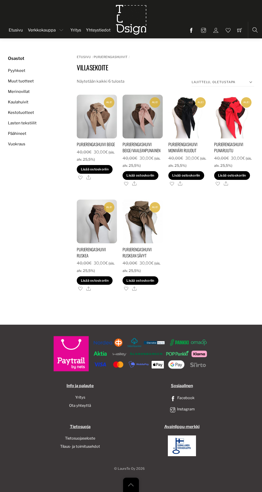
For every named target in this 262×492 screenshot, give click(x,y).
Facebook (185, 398)
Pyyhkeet (16, 70)
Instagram (185, 409)
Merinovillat (19, 91)
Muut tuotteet (21, 81)
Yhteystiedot (98, 30)
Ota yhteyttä (80, 405)
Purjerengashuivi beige (96, 144)
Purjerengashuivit (110, 57)
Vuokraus (16, 143)
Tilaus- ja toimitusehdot (80, 446)
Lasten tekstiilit (22, 123)
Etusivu (16, 30)
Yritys (75, 30)
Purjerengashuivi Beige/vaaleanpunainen (141, 147)
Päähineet (17, 133)
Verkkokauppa (42, 30)
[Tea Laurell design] (131, 19)
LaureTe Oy (126, 469)
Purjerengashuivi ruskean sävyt (137, 252)
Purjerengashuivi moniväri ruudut (183, 147)
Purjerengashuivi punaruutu (228, 147)
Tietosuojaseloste (80, 438)
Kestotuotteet (21, 112)
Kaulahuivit (18, 102)
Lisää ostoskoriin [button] (95, 169)
